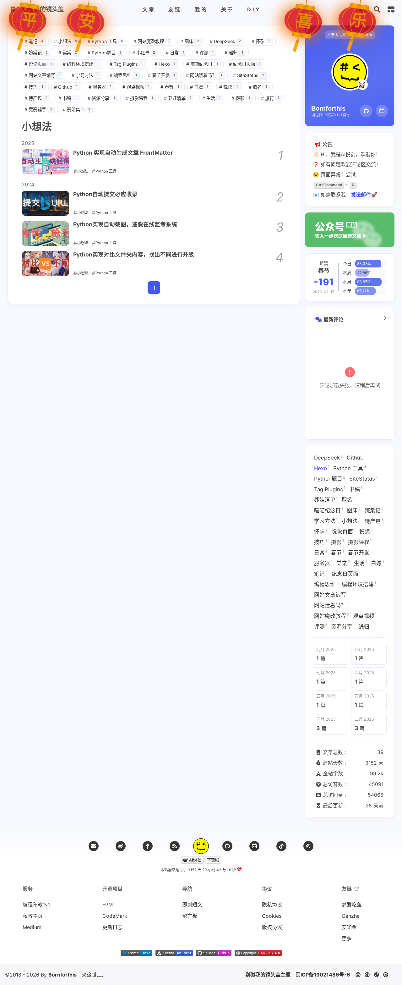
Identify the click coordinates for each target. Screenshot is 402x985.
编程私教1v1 (36, 904)
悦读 (228, 87)
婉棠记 (36, 52)
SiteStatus (248, 75)
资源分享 (101, 98)
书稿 (67, 98)
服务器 (100, 87)
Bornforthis (62, 974)
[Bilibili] (254, 846)
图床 (189, 41)
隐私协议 (272, 904)
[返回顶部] (201, 846)
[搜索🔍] (377, 9)
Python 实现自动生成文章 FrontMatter (123, 152)
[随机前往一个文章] (361, 9)
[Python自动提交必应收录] (45, 203)
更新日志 (112, 927)
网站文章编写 (42, 75)
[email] (94, 846)
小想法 (65, 41)
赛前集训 (76, 109)
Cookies (271, 916)
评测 (204, 52)
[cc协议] (373, 974)
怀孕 (261, 41)
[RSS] (175, 846)
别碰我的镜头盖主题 (268, 974)
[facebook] (148, 846)
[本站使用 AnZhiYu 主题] (174, 954)
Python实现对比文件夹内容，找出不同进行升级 (133, 254)
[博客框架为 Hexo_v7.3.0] (136, 954)
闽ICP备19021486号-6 (323, 974)
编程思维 (123, 75)
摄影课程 (139, 98)
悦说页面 (38, 64)
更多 (347, 938)
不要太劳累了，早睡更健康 (349, 34)
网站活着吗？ (204, 75)
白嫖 (199, 87)
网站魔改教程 (151, 41)
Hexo (165, 64)
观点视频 (136, 87)
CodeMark (114, 916)
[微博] (121, 846)
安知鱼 (349, 927)
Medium (32, 927)
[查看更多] (385, 318)
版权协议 (272, 927)
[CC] (308, 846)
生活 (211, 98)
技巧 (33, 87)
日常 (175, 52)
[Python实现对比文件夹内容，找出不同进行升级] (45, 263)
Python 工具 (105, 41)
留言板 (189, 916)
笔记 (33, 41)
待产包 (35, 98)
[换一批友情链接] (356, 889)
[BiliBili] (382, 111)
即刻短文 (192, 904)
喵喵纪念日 (202, 64)
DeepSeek (225, 41)
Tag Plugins (127, 64)
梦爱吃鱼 (352, 904)
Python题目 (105, 52)
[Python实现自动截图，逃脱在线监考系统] (45, 233)
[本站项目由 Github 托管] (213, 954)
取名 (258, 87)
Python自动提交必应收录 (105, 194)
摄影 (240, 98)
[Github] (366, 111)
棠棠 (67, 52)
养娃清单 (177, 98)
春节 (169, 87)
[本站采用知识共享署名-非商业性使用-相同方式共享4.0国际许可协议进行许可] (258, 954)
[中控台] (391, 9)
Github (66, 87)
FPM (107, 904)
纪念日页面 (245, 64)
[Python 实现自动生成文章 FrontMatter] (45, 161)
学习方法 (85, 75)
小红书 (143, 52)
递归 (234, 52)
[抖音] (281, 846)
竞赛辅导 (38, 109)
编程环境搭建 (81, 64)
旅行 (270, 98)
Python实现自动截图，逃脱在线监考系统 (125, 224)
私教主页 (33, 916)
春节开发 (161, 75)
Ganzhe (351, 916)
